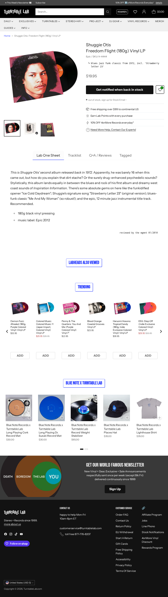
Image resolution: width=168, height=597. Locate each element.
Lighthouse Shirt (146, 432)
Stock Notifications (153, 532)
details (159, 2)
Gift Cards (122, 543)
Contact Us (122, 520)
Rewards (122, 11)
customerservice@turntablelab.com (81, 528)
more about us (12, 524)
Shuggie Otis (98, 44)
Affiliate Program (152, 514)
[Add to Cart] (29, 418)
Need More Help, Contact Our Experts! (113, 129)
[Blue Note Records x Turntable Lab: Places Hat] (116, 408)
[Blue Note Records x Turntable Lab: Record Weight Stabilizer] (84, 408)
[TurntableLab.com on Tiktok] (16, 534)
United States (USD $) (20, 582)
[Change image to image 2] (30, 128)
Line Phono (148, 526)
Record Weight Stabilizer (80, 434)
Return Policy (123, 526)
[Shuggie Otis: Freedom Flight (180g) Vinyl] (43, 78)
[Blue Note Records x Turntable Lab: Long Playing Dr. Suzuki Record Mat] (51, 408)
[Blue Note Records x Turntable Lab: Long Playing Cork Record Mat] (19, 408)
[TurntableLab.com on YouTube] (21, 534)
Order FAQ (122, 514)
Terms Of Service (126, 570)
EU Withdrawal (124, 532)
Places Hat (110, 432)
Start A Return (124, 538)
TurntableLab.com (32, 588)
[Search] (107, 11)
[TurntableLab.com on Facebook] (6, 534)
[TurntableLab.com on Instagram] (11, 534)
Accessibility (123, 559)
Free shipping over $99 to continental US (115, 109)
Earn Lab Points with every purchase (112, 115)
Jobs (144, 520)
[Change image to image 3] (49, 128)
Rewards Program (152, 547)
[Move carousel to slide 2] (86, 449)
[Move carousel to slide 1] (81, 449)
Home (7, 35)
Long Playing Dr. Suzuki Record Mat (50, 434)
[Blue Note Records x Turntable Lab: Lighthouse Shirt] (149, 408)
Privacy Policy (124, 565)
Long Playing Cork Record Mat (17, 434)
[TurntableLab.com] (17, 11)
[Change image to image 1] (12, 128)
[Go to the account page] (144, 12)
